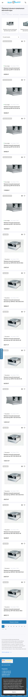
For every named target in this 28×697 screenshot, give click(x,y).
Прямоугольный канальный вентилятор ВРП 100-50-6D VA (12, 223)
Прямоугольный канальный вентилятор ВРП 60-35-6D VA (12, 107)
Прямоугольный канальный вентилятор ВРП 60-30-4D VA (12, 146)
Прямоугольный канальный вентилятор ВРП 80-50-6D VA (12, 184)
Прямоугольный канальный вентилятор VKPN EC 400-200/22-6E (14, 300)
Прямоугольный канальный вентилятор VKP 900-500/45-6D (12, 455)
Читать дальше (5, 652)
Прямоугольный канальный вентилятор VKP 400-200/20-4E (12, 339)
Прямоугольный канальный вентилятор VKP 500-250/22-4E (12, 532)
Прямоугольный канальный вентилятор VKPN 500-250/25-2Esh (13, 262)
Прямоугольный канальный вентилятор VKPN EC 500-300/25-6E (14, 571)
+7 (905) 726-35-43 (6, 671)
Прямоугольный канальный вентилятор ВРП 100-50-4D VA (12, 416)
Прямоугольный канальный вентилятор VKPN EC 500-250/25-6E (14, 494)
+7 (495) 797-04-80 (6, 672)
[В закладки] (24, 41)
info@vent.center (6, 674)
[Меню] (2, 2)
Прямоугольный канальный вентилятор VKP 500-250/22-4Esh (13, 610)
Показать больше (14, 622)
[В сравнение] (22, 41)
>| (5, 629)
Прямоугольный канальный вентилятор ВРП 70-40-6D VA (12, 68)
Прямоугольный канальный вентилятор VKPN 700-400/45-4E (13, 378)
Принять (14, 692)
